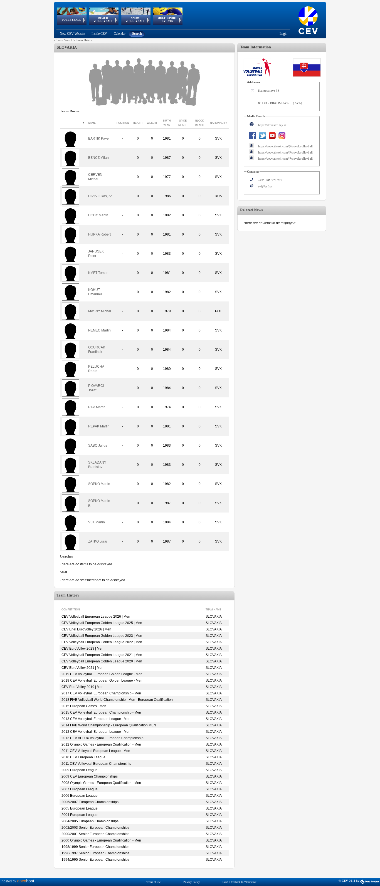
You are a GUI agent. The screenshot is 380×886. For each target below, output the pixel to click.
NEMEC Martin (99, 330)
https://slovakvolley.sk (272, 125)
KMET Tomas (98, 273)
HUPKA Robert (99, 234)
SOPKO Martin (99, 484)
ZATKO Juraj (97, 541)
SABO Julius (97, 445)
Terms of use (153, 881)
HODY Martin (98, 215)
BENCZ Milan (98, 158)
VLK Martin (96, 522)
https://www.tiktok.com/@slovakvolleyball (285, 146)
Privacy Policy (191, 881)
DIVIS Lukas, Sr (100, 196)
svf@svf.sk (265, 186)
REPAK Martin (99, 426)
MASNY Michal (99, 311)
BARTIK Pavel (99, 138)
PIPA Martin (96, 407)
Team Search (64, 40)
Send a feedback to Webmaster (239, 881)
